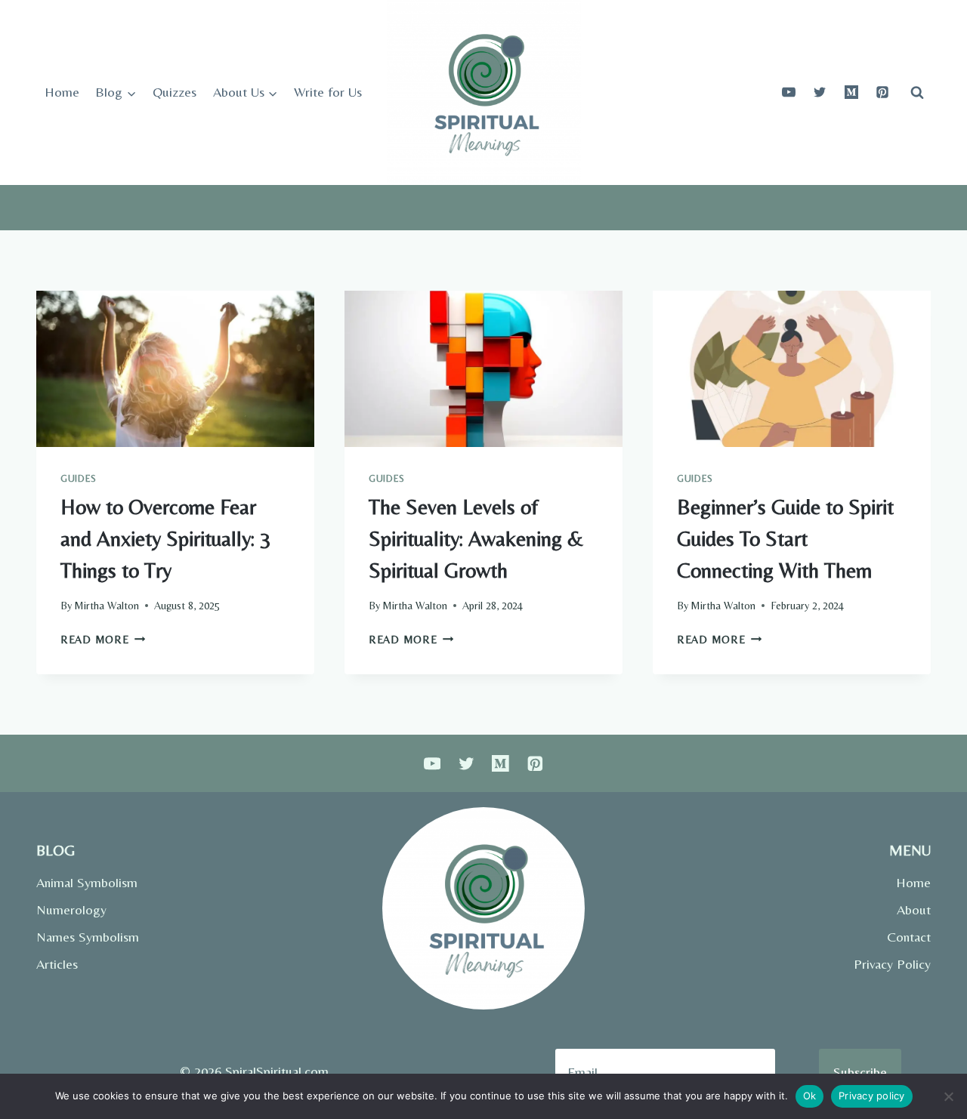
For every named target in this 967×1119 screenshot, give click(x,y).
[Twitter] (819, 92)
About (914, 909)
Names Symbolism (87, 937)
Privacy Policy (892, 964)
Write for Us (328, 92)
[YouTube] (788, 92)
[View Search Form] (917, 92)
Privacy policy (872, 1096)
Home (62, 92)
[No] (948, 1096)
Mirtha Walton (106, 606)
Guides (78, 478)
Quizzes (174, 92)
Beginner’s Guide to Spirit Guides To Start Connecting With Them (785, 538)
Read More (102, 639)
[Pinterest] (882, 92)
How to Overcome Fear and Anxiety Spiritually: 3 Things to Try (165, 538)
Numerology (71, 909)
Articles (57, 964)
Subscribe (860, 1072)
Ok (810, 1096)
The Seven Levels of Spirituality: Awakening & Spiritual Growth (476, 538)
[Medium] (851, 92)
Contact (909, 937)
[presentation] (175, 369)
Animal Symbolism (86, 882)
